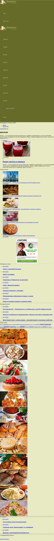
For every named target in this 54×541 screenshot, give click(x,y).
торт (47, 326)
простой (1, 326)
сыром (44, 326)
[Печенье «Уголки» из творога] (13, 437)
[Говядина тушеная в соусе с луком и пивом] (13, 343)
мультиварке (26, 324)
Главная (2, 128)
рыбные (17, 326)
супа (41, 326)
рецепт (7, 326)
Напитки (5, 93)
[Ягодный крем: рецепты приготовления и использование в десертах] (10, 221)
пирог (34, 324)
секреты (31, 326)
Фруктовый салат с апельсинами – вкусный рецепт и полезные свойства (22, 209)
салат (22, 326)
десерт (9, 324)
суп (39, 326)
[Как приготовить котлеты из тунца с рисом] (13, 484)
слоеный (36, 326)
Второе (5, 54)
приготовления (45, 324)
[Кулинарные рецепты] (8, 4)
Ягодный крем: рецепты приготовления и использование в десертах (21, 222)
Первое (5, 47)
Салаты (5, 62)
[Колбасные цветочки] (13, 406)
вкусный (2, 324)
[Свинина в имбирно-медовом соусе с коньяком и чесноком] (13, 468)
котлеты (17, 324)
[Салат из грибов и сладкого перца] (13, 375)
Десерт (5, 85)
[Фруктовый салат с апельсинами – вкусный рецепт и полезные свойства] (10, 207)
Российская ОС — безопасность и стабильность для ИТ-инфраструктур (21, 182)
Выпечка (5, 77)
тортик (50, 326)
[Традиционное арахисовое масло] (13, 453)
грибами (6, 324)
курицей (22, 324)
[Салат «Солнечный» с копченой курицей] (13, 515)
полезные (37, 324)
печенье (31, 324)
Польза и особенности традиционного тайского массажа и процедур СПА (22, 196)
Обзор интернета (10, 108)
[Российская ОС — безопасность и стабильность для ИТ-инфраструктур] (10, 181)
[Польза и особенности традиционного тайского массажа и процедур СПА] (10, 194)
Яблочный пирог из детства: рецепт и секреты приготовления (19, 235)
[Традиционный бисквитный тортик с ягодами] (13, 390)
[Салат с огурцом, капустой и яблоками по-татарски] (13, 359)
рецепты (13, 326)
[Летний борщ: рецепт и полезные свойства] (13, 421)
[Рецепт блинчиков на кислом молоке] (13, 500)
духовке (13, 324)
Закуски (5, 70)
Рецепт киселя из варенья (14, 162)
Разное (5, 100)
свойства (27, 326)
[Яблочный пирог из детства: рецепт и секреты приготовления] (10, 234)
